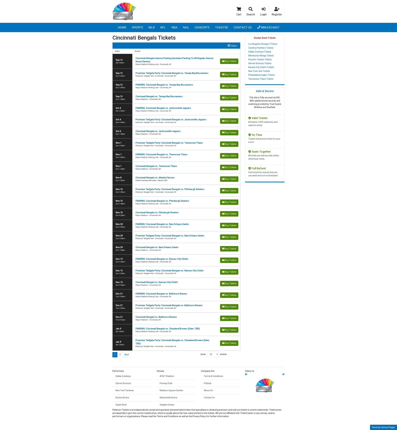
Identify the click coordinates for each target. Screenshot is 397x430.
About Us (208, 390)
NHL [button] (186, 27)
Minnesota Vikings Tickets (261, 55)
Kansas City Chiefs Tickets (261, 67)
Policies (207, 383)
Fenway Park (166, 383)
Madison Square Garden (171, 390)
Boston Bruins (122, 397)
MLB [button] (151, 27)
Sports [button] (137, 27)
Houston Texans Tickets (260, 59)
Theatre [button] (221, 27)
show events (214, 354)
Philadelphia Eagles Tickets (261, 75)
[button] (251, 11)
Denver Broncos (123, 383)
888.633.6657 (269, 27)
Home (122, 27)
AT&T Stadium (167, 376)
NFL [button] (163, 27)
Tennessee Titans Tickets (260, 79)
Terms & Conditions (213, 376)
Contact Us (243, 27)
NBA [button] (174, 27)
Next (127, 354)
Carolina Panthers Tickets (260, 48)
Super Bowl (121, 404)
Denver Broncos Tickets (259, 63)
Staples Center (167, 404)
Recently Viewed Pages (383, 427)
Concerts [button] (202, 27)
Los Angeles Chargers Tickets (262, 44)
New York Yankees (125, 390)
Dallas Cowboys (123, 376)
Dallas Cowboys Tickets (259, 51)
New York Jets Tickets (259, 71)
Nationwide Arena (168, 397)
